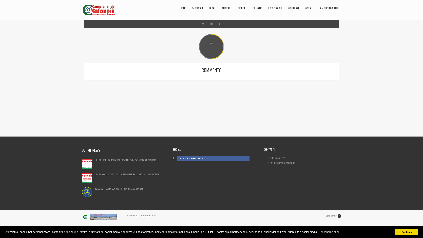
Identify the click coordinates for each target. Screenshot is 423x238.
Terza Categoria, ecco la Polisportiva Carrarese (119, 188)
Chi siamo (257, 8)
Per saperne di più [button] (329, 232)
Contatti (309, 8)
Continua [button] (407, 232)
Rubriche (242, 8)
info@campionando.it (282, 162)
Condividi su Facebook (192, 159)
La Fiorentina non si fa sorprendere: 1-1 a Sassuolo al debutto (125, 160)
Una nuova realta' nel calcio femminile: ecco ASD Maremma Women (127, 174)
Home (183, 8)
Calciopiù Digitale (329, 8)
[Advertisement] (186, 113)
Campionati (197, 8)
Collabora (293, 8)
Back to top (331, 216)
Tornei (212, 8)
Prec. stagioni (275, 8)
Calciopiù (226, 8)
